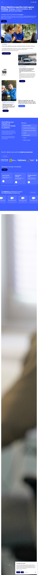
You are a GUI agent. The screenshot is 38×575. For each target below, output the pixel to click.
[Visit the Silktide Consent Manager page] (35, 571)
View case (21, 64)
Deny (22, 571)
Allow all (18, 571)
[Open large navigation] (2, 2)
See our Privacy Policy (19, 569)
